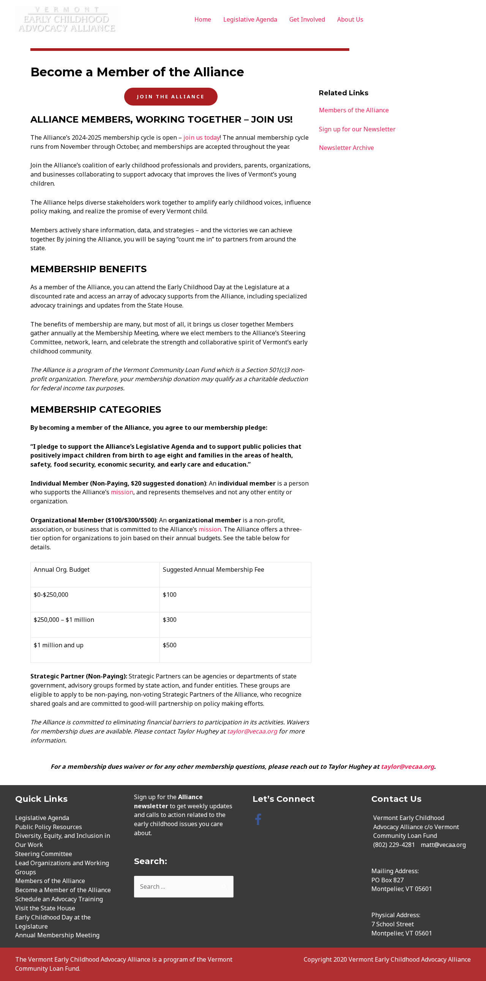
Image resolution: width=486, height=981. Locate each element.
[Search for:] (184, 886)
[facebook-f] (259, 819)
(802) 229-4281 (394, 845)
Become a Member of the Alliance (63, 890)
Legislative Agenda (250, 19)
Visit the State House (45, 908)
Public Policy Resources (48, 827)
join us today (201, 137)
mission (122, 492)
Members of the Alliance (354, 110)
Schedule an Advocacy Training (59, 899)
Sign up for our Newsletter (357, 129)
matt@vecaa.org (443, 845)
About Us (350, 19)
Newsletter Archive (346, 148)
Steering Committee (43, 854)
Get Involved (307, 19)
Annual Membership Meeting (57, 935)
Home (202, 19)
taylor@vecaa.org (252, 731)
